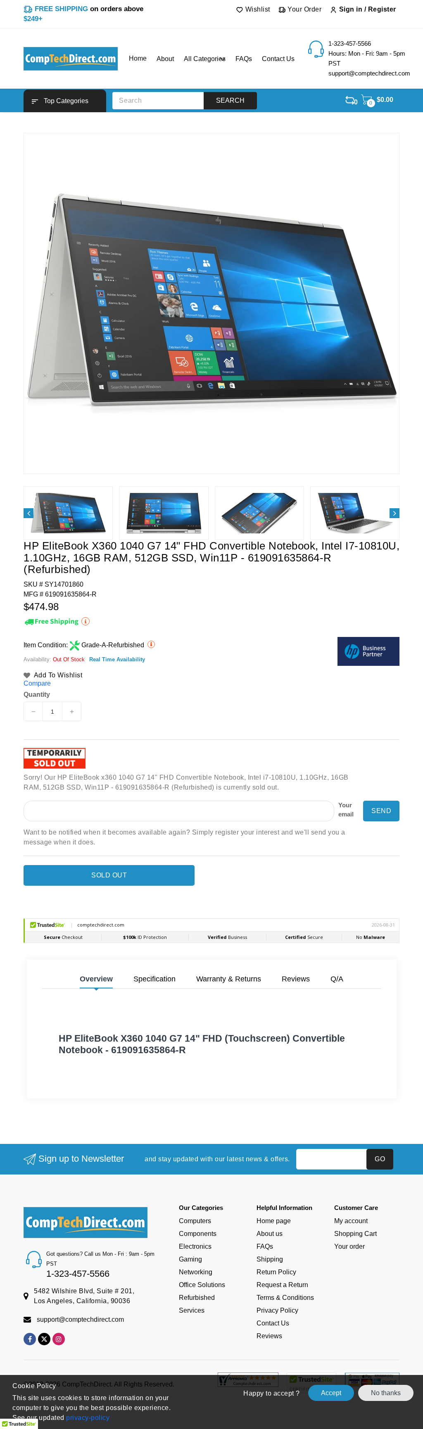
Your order (349, 1246)
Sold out (109, 875)
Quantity (37, 695)
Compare (37, 683)
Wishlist (256, 9)
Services (191, 1310)
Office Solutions (202, 1284)
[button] (65, 101)
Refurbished (197, 1297)
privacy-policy (87, 1417)
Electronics (195, 1246)
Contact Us (273, 1323)
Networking (195, 1272)
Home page (274, 1220)
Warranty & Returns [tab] (228, 979)
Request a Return (282, 1284)
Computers (195, 1220)
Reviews (269, 1335)
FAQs (265, 1246)
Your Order (304, 9)
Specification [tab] (154, 979)
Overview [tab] (96, 979)
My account (351, 1220)
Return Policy (276, 1272)
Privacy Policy (277, 1310)
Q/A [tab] (336, 979)
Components (197, 1233)
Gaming (190, 1259)
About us (270, 1233)
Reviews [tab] (296, 979)
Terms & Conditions (285, 1297)
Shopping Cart (355, 1233)
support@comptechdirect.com (80, 1319)
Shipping (270, 1259)
